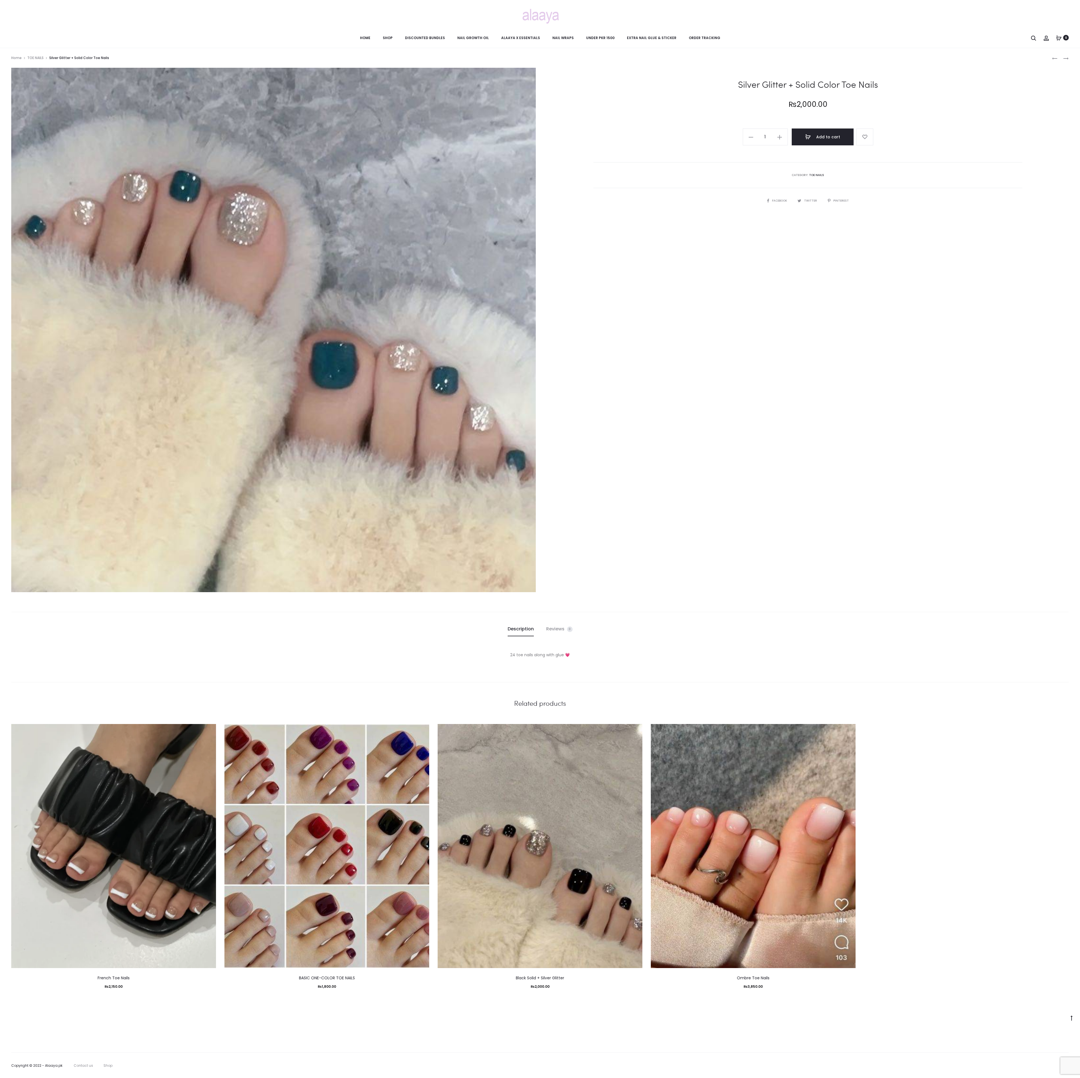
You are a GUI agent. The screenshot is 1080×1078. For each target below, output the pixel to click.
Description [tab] (521, 629)
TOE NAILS (35, 57)
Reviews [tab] (558, 629)
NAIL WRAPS (563, 37)
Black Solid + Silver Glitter (540, 978)
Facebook (780, 201)
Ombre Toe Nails (753, 978)
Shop (388, 37)
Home (365, 37)
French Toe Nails (114, 978)
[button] (751, 137)
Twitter (811, 201)
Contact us (83, 1065)
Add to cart (827, 137)
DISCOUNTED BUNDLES (425, 37)
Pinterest (841, 201)
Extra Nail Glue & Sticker (651, 37)
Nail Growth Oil (473, 37)
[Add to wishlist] (864, 136)
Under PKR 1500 (600, 37)
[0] (1059, 37)
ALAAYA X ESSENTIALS (520, 37)
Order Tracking (704, 37)
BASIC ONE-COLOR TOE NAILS (327, 978)
